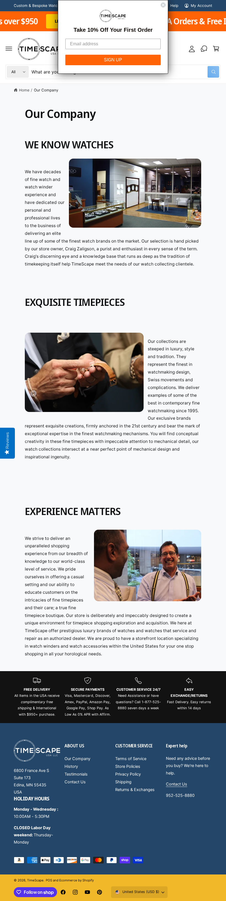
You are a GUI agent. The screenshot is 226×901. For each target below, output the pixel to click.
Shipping (123, 781)
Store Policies (127, 766)
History (71, 766)
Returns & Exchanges (135, 789)
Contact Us (75, 781)
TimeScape (35, 880)
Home (24, 90)
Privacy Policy (128, 774)
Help (174, 5)
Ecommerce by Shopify (76, 880)
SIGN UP (113, 59)
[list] (113, 697)
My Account (201, 5)
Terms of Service (130, 758)
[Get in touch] (204, 49)
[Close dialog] (163, 5)
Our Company (46, 90)
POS (49, 880)
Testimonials (76, 774)
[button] (9, 49)
